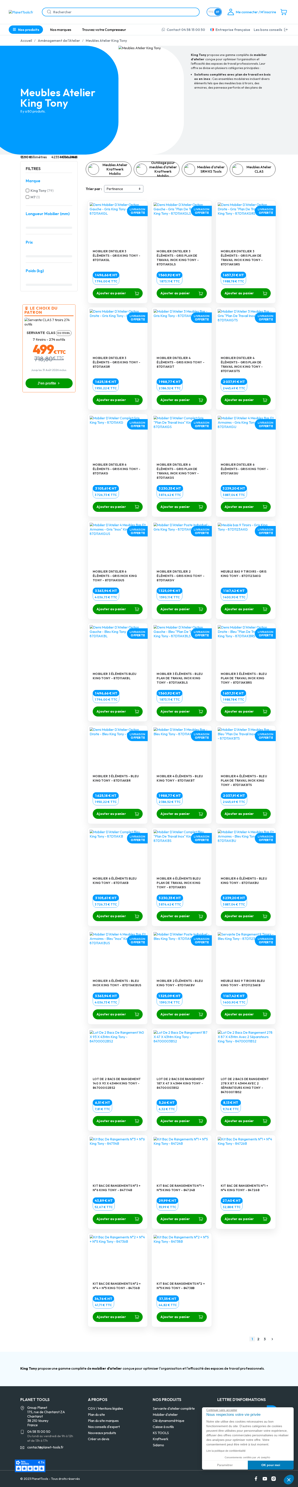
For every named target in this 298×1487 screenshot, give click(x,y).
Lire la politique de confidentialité (226, 1450)
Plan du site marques (103, 1420)
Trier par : (94, 189)
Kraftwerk (160, 1439)
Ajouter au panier (111, 293)
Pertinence (114, 189)
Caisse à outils (163, 1427)
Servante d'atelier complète (174, 1408)
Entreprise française (233, 29)
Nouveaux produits (102, 1433)
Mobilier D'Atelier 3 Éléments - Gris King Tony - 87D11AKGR (116, 362)
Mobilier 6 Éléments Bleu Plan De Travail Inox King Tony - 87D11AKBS (179, 883)
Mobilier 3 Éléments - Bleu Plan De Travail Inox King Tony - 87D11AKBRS (244, 678)
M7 (35, 197)
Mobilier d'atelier (165, 1414)
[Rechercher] (47, 12)
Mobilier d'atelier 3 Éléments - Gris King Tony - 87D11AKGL (116, 255)
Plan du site (96, 1414)
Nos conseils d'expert (104, 1427)
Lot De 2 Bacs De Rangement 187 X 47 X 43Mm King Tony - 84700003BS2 (181, 1083)
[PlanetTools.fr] (22, 12)
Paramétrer (225, 1465)
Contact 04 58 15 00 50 (186, 29)
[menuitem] (60, 29)
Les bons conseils (268, 29)
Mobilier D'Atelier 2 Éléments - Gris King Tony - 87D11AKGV (180, 576)
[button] (289, 1479)
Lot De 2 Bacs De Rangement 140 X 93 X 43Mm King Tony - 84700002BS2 (117, 1083)
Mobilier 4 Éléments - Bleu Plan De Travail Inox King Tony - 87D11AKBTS (244, 780)
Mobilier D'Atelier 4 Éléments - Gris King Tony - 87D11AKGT (180, 362)
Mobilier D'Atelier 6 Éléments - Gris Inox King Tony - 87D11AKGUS (115, 576)
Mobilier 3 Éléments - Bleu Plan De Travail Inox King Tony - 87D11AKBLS (180, 678)
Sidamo (158, 1445)
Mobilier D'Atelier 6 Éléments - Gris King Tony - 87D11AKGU (245, 469)
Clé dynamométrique (168, 1420)
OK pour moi (270, 1465)
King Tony (42, 190)
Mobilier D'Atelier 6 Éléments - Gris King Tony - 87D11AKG (116, 469)
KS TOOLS (161, 1433)
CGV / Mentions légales (105, 1408)
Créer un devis (98, 1439)
